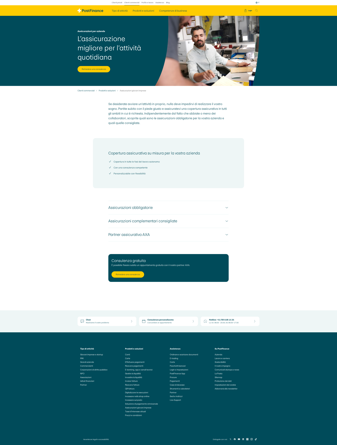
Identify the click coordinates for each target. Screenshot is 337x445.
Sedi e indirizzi (176, 396)
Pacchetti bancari (178, 366)
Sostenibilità (220, 362)
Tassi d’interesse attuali (135, 411)
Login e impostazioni (179, 369)
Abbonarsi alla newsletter (226, 388)
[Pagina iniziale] (90, 11)
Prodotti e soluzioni (107, 91)
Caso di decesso (177, 385)
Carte (127, 358)
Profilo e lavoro (147, 2)
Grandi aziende (87, 362)
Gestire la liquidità (133, 373)
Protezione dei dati (223, 381)
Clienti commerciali (131, 2)
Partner (83, 385)
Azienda (218, 354)
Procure (173, 377)
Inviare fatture (131, 381)
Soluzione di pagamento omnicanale (141, 404)
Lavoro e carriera (222, 358)
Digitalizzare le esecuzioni (136, 392)
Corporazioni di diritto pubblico (93, 369)
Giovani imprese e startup (91, 354)
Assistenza (159, 2)
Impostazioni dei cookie (225, 385)
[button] (256, 10)
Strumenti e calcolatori (180, 388)
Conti (127, 354)
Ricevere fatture (132, 385)
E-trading (174, 358)
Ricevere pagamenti (134, 366)
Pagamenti (175, 381)
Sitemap (218, 377)
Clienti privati (117, 2)
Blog (168, 2)
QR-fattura (129, 388)
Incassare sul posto (133, 400)
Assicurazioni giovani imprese (138, 407)
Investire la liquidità (133, 377)
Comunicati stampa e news (227, 369)
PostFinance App (177, 373)
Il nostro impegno (222, 366)
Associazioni (85, 377)
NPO (82, 373)
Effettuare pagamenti (134, 362)
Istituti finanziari (87, 381)
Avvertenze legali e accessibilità (96, 439)
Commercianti (86, 366)
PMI (82, 358)
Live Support (175, 400)
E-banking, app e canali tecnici (138, 369)
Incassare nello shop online (137, 396)
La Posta (218, 373)
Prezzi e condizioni (133, 415)
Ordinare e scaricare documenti (184, 354)
